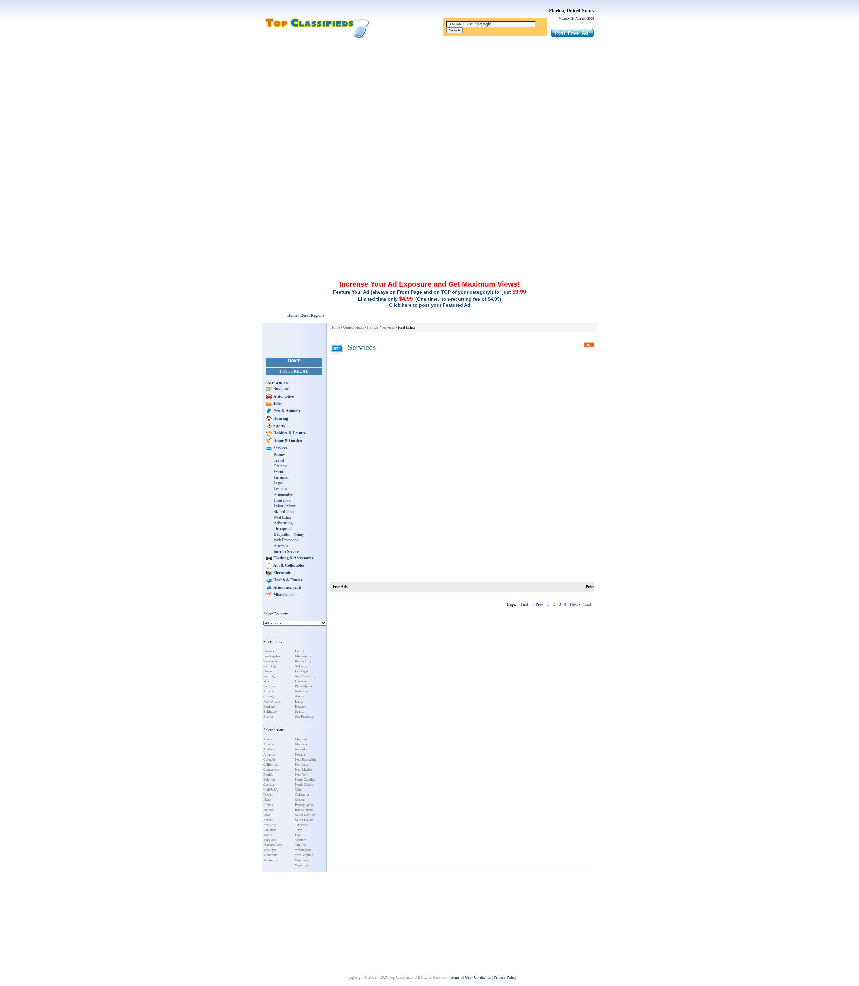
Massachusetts (273, 845)
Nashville (301, 691)
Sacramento (271, 661)
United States (353, 327)
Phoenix (268, 651)
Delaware (269, 779)
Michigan (269, 850)
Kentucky (269, 825)
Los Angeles (271, 656)
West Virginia (304, 855)
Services (279, 448)
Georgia (268, 784)
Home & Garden (287, 440)
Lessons (280, 488)
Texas (298, 830)
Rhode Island (304, 810)
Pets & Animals (286, 411)
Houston (300, 706)
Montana (301, 744)
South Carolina (305, 815)
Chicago (268, 696)
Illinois (268, 805)
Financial (281, 477)
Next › (575, 604)
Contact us (482, 977)
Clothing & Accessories (292, 558)
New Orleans (272, 701)
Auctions (281, 545)
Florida (268, 774)
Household (282, 500)
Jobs (277, 403)
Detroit (299, 651)
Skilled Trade (284, 511)
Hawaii (268, 794)
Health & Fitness (287, 580)
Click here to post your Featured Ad (429, 305)
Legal (278, 483)
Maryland (269, 840)
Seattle (299, 711)
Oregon (300, 799)
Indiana (268, 810)
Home (294, 361)
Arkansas (269, 754)
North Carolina (305, 779)
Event (278, 471)
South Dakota (304, 820)
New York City (305, 676)
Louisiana (269, 830)
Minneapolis (303, 656)
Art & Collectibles (288, 565)
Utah (298, 835)
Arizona (268, 744)
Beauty (279, 454)
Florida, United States (571, 10)
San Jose (269, 686)
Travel (279, 460)
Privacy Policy (505, 977)
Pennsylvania (304, 805)
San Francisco (304, 716)
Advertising (283, 523)
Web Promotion (286, 540)
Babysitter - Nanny (289, 534)
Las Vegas (301, 671)
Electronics (282, 572)
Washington (271, 676)
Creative (280, 466)
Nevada (300, 754)
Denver (268, 671)
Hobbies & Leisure (289, 433)
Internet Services (287, 551)
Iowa (266, 815)
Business (280, 388)
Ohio (298, 789)
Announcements (287, 587)
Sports (278, 425)
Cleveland (301, 681)
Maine (267, 835)
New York (301, 774)
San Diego (270, 666)
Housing (280, 418)
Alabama (269, 749)
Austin (299, 696)
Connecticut (271, 769)
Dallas (299, 701)
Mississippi (271, 860)
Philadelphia (303, 686)
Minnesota (270, 855)
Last (587, 604)
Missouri (301, 739)
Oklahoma (302, 794)
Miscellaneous (284, 594)
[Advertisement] (429, 92)
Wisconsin (302, 860)
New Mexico (303, 769)
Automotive (283, 396)
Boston (268, 716)
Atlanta (268, 691)
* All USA (270, 789)
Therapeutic (283, 528)
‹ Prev (538, 604)
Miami (267, 681)
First (524, 604)
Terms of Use (460, 977)
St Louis (301, 666)
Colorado (269, 759)
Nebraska (301, 749)
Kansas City (303, 661)
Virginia (300, 845)
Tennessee (301, 825)
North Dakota (304, 784)
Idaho (267, 799)
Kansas (268, 820)
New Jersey (302, 764)
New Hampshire (305, 759)
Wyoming (301, 865)
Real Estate (282, 517)
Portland (269, 706)
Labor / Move (285, 506)
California (270, 764)
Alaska (267, 739)
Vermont (300, 840)
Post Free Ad (294, 371)
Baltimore (270, 711)
